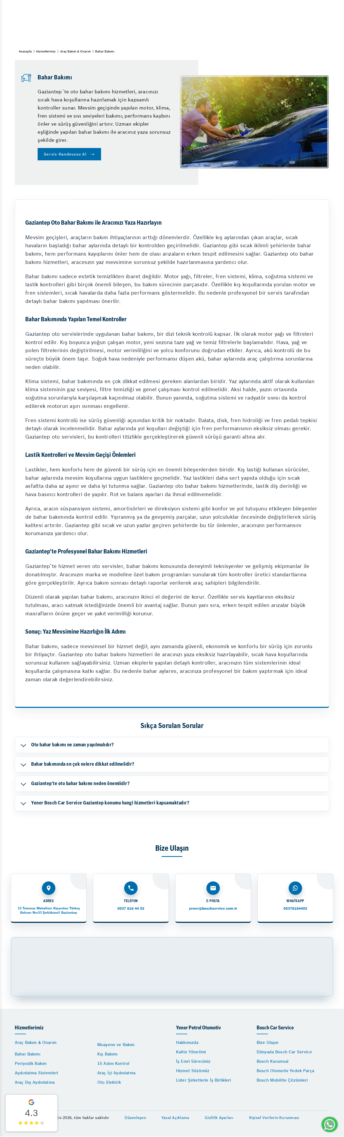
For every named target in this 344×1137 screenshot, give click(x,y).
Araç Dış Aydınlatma (35, 1082)
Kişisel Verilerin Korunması (274, 1117)
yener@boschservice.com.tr (213, 908)
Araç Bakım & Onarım (75, 51)
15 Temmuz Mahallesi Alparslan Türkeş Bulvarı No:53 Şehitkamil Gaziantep (49, 910)
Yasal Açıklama (175, 1117)
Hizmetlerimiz (46, 51)
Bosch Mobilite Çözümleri (282, 1080)
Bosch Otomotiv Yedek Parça (285, 1070)
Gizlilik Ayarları (219, 1117)
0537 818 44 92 (130, 908)
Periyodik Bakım (30, 1063)
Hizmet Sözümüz (192, 1070)
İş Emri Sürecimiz (193, 1061)
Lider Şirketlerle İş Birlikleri (203, 1080)
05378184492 (295, 908)
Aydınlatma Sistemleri (36, 1072)
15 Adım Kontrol (113, 1063)
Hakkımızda (187, 1042)
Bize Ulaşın (268, 1042)
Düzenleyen (135, 1117)
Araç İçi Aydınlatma (116, 1072)
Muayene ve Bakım (115, 1044)
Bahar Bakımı (27, 1054)
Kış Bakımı (107, 1054)
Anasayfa (25, 51)
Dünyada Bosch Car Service (284, 1051)
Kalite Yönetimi (191, 1051)
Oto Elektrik (109, 1082)
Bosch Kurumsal (272, 1061)
